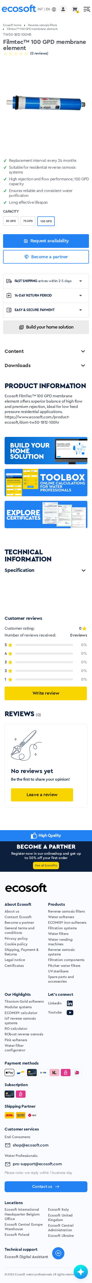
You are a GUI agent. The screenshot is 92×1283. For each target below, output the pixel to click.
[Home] (19, 9)
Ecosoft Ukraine (61, 1236)
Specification (19, 570)
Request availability (49, 240)
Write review (45, 693)
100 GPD (46, 221)
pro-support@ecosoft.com (37, 1164)
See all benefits (46, 865)
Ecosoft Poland (17, 1235)
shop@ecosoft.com (31, 1145)
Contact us (42, 1187)
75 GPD (27, 221)
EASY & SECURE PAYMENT (34, 310)
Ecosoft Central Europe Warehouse (24, 1227)
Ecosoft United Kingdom (60, 1218)
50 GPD (11, 221)
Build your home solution (49, 327)
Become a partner (49, 256)
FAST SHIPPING (43, 281)
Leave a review (42, 794)
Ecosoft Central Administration (61, 1228)
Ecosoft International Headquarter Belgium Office (22, 1214)
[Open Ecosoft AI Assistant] (81, 1272)
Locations (13, 1203)
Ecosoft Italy (58, 1209)
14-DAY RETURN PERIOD (33, 295)
